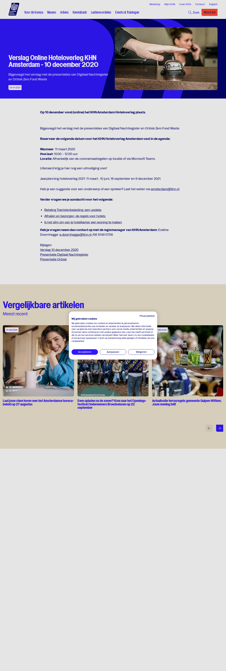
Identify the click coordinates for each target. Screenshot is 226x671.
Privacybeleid (147, 315)
